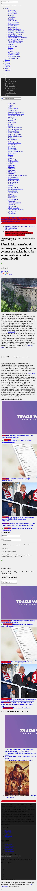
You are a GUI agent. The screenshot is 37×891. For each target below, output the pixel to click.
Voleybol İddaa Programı (15, 41)
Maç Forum (11, 168)
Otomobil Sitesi (13, 182)
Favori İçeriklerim (13, 131)
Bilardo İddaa (9, 849)
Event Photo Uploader (15, 127)
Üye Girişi (8, 831)
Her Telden (12, 218)
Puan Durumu (12, 20)
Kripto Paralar (12, 46)
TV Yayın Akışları (13, 22)
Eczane (10, 126)
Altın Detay (11, 103)
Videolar (7, 66)
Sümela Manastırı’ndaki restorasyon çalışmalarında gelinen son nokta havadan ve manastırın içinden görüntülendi (18, 219)
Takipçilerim (12, 201)
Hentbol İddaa (9, 847)
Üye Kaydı (8, 832)
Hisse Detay (12, 153)
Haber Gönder (12, 25)
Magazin (7, 65)
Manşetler (11, 173)
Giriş (9, 141)
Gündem (7, 60)
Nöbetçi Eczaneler (13, 24)
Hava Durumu (12, 13)
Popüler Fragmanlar (14, 56)
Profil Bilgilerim (13, 187)
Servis (6, 8)
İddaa (8, 95)
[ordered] (17, 545)
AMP (10, 107)
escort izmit (31, 373)
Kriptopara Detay (13, 162)
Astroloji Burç (12, 110)
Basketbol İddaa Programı (16, 32)
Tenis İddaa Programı (14, 43)
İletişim (10, 156)
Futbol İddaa (8, 844)
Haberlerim (11, 146)
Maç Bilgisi (11, 165)
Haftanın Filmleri (13, 54)
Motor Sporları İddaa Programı (17, 37)
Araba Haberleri (13, 108)
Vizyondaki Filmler (14, 53)
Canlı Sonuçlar (12, 27)
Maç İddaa (11, 170)
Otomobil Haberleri (14, 180)
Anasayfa (5, 218)
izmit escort (11, 332)
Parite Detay (12, 184)
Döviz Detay (12, 122)
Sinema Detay (12, 196)
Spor (6, 61)
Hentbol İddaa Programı (15, 39)
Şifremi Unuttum (13, 192)
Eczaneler (10, 90)
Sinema (10, 194)
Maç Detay (11, 167)
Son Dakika (11, 10)
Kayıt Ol (11, 158)
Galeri (6, 68)
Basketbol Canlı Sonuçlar (16, 31)
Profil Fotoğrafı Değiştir (15, 189)
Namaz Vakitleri (13, 12)
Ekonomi (7, 63)
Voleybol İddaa (9, 851)
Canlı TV (11, 19)
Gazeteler (11, 15)
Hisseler (10, 48)
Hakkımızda (12, 148)
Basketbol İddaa (9, 846)
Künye (10, 163)
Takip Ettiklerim (13, 199)
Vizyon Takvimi (13, 58)
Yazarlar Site (12, 211)
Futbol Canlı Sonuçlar (15, 29)
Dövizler (11, 44)
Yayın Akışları (10, 86)
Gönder (3, 544)
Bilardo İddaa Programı (15, 34)
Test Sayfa (11, 204)
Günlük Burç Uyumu (14, 143)
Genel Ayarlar (12, 139)
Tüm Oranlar (12, 206)
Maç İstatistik (12, 172)
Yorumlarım (11, 213)
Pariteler (10, 49)
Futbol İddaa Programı (15, 36)
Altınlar (10, 51)
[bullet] (19, 545)
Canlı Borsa (11, 17)
